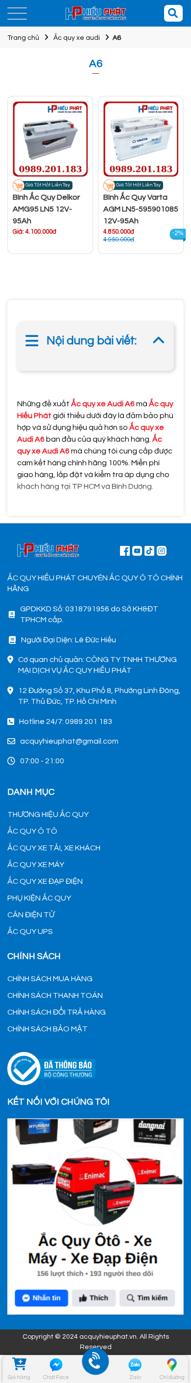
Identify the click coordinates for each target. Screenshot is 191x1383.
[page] (125, 550)
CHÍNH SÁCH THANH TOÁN (55, 995)
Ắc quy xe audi (76, 37)
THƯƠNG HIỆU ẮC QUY (48, 814)
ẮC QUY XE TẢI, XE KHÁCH (53, 848)
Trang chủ (23, 37)
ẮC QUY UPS (30, 931)
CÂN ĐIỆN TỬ (30, 915)
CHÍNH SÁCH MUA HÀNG (50, 979)
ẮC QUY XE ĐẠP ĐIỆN (45, 881)
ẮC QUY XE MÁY (35, 865)
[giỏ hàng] (18, 1364)
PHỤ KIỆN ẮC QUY (39, 898)
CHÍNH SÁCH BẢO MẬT (47, 1029)
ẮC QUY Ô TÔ (32, 831)
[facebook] (95, 1215)
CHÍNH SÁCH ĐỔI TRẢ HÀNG (56, 1012)
